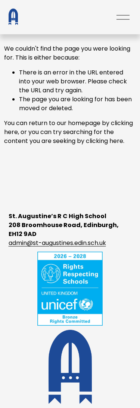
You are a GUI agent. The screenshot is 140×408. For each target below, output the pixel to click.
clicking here (104, 141)
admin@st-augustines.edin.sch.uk (57, 243)
